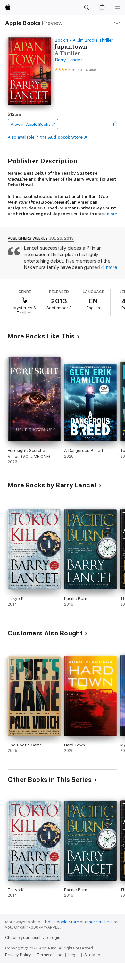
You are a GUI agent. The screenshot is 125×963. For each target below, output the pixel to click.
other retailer (97, 922)
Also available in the (45, 137)
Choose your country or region (34, 937)
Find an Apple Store (61, 922)
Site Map (92, 955)
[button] (86, 7)
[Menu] (117, 7)
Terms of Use (50, 955)
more (112, 213)
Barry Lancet (68, 60)
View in (31, 124)
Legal (73, 955)
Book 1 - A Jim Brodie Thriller (84, 40)
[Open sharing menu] (115, 124)
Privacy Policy (18, 955)
